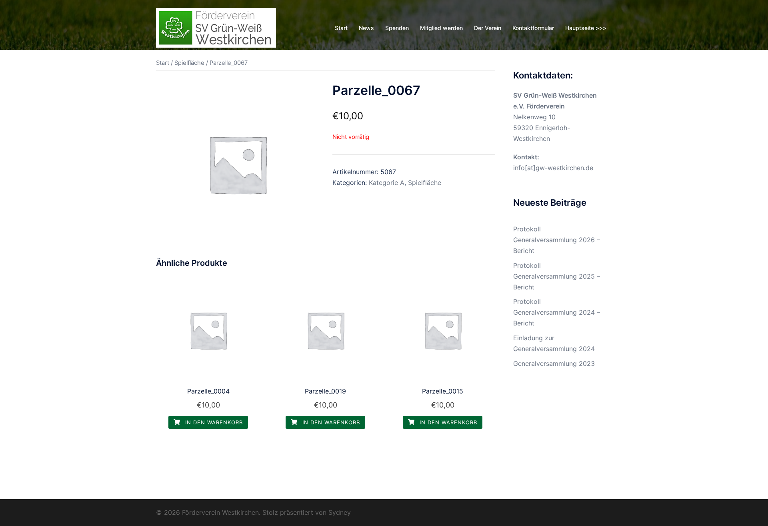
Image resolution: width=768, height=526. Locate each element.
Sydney (339, 512)
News (366, 27)
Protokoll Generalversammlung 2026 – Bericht (556, 240)
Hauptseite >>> (585, 27)
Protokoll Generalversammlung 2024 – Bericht (556, 312)
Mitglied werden (441, 27)
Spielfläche (189, 62)
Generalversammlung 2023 (554, 363)
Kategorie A (386, 183)
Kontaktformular (533, 27)
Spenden (397, 27)
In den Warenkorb (213, 422)
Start (341, 27)
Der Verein (487, 27)
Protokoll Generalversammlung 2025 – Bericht (556, 276)
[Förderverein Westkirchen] (216, 27)
